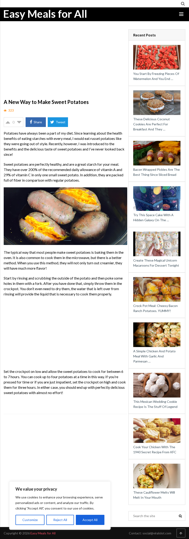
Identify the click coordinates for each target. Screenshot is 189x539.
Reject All (60, 520)
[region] (60, 505)
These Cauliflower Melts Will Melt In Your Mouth (154, 494)
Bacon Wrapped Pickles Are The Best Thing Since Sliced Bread (156, 172)
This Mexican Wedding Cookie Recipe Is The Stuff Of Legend (155, 404)
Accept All (90, 520)
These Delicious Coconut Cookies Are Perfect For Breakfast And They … (151, 124)
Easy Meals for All (45, 14)
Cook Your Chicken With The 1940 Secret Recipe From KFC (154, 449)
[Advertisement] (65, 63)
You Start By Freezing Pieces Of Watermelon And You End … (156, 76)
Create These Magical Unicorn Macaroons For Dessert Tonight (156, 262)
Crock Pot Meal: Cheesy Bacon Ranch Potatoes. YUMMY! (155, 308)
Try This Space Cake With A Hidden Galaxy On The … (153, 217)
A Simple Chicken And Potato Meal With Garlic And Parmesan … (154, 356)
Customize (30, 520)
